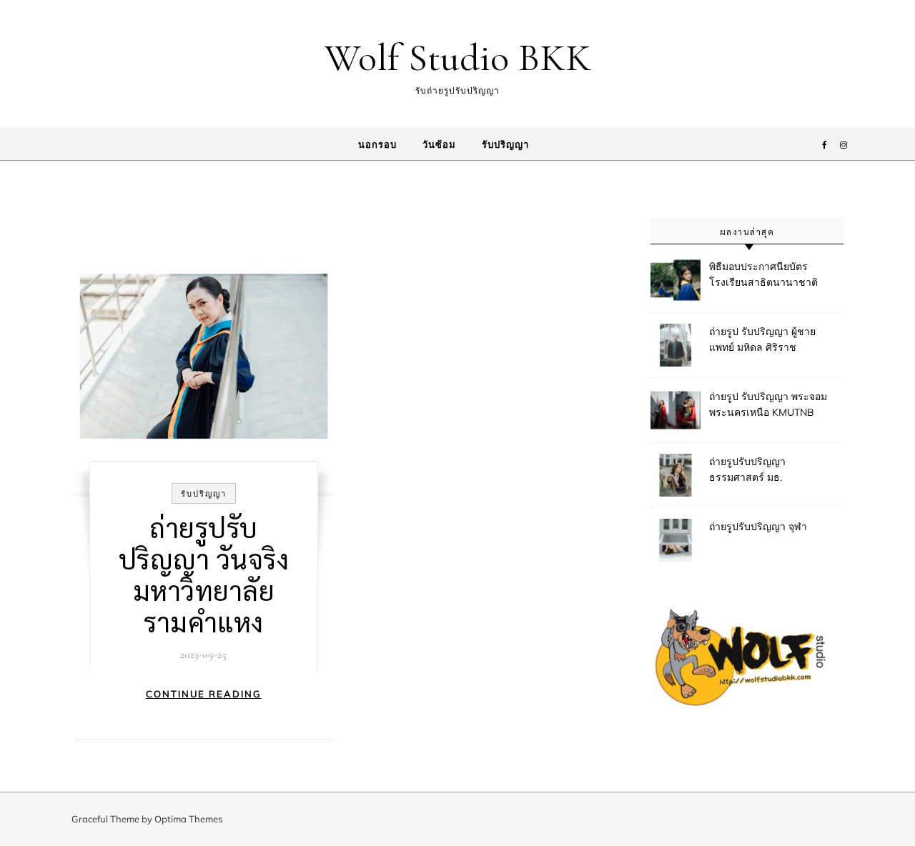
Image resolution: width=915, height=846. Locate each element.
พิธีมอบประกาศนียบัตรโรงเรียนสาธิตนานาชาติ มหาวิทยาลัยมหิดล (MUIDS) (769, 276)
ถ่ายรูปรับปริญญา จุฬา (758, 526)
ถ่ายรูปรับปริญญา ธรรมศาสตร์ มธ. (747, 469)
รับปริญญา (505, 144)
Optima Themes (188, 819)
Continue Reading (204, 694)
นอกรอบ (377, 144)
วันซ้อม (439, 144)
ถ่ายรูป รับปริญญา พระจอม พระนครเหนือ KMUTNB (768, 404)
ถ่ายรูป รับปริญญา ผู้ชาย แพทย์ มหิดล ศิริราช (762, 339)
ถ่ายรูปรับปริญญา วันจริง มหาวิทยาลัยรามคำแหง (204, 574)
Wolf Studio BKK (458, 57)
